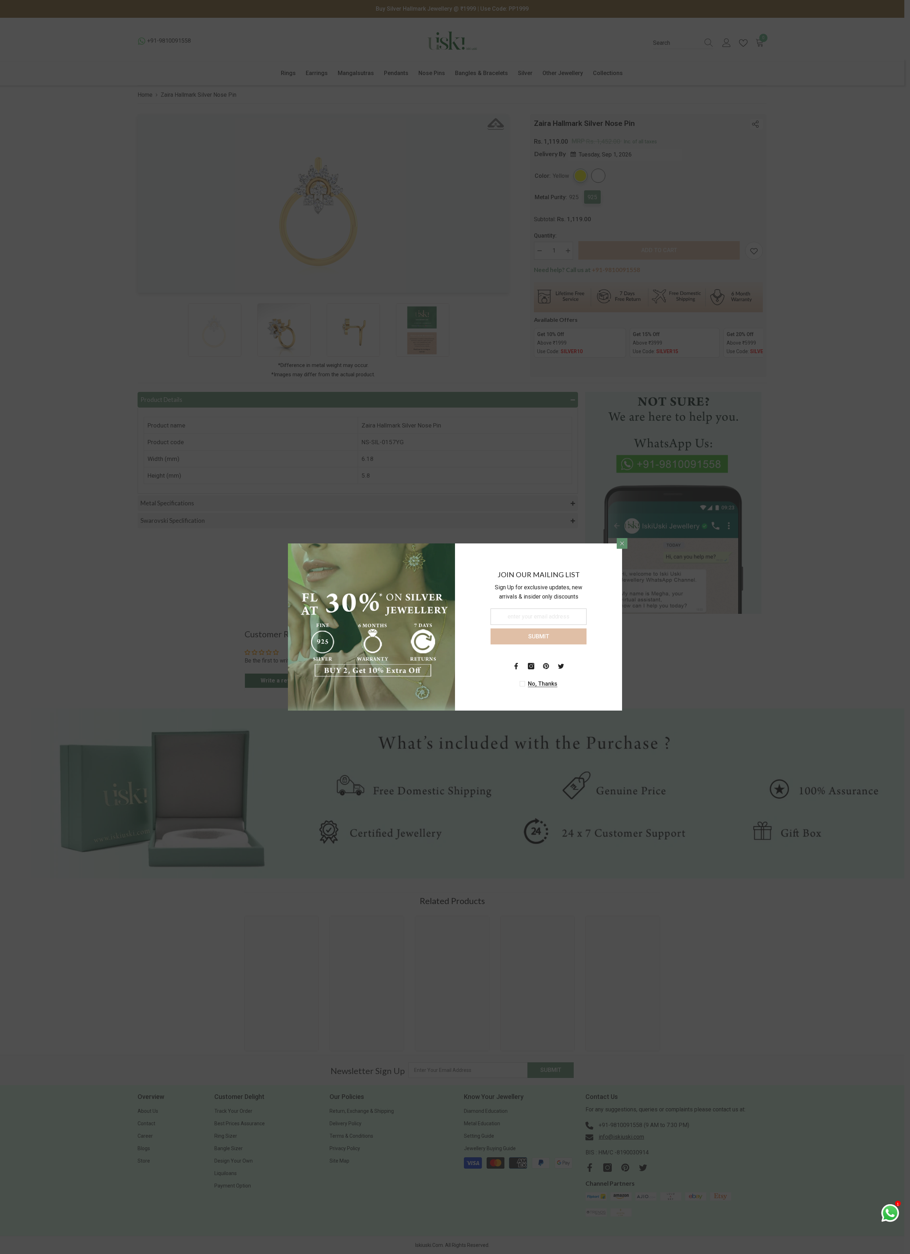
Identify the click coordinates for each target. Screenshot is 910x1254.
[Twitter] (560, 666)
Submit (538, 636)
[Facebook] (516, 666)
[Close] (622, 543)
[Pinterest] (546, 666)
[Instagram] (531, 666)
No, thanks (542, 683)
